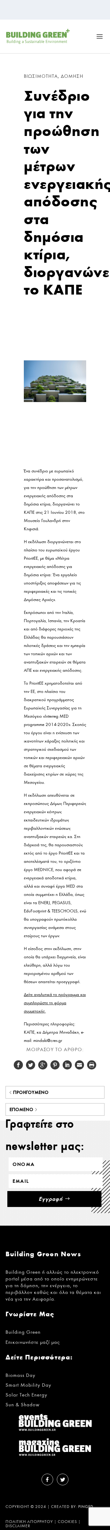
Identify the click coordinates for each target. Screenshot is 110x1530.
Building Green (23, 1332)
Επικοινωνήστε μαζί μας (33, 1342)
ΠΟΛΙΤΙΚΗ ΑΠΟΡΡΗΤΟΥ (29, 1521)
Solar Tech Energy (26, 1395)
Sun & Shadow (23, 1405)
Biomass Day (20, 1375)
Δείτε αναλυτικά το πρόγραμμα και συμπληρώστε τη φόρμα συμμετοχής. (55, 1003)
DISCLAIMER (18, 1526)
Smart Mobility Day (28, 1385)
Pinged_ (87, 1507)
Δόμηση (72, 76)
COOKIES (67, 1521)
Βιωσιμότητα (41, 76)
